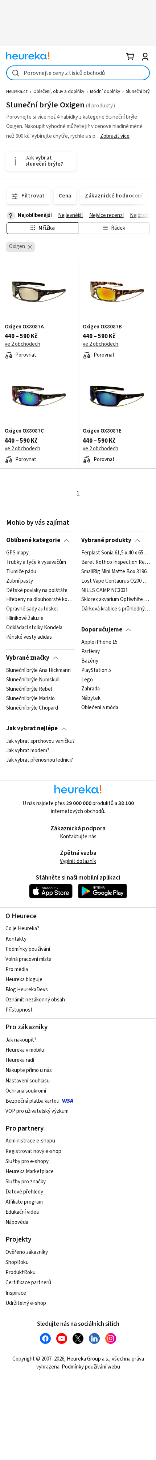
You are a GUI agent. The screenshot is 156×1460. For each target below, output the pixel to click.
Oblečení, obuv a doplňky (58, 91)
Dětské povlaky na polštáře (36, 590)
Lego (87, 680)
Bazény (89, 661)
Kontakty (15, 939)
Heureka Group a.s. (88, 1359)
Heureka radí (19, 1060)
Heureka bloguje (23, 979)
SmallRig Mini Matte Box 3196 (114, 571)
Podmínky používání (27, 949)
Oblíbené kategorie (33, 540)
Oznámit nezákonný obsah (35, 1000)
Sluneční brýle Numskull (32, 680)
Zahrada (90, 689)
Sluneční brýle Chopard (32, 708)
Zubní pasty (19, 581)
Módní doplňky (105, 91)
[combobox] (78, 72)
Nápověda (16, 1222)
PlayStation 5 (96, 670)
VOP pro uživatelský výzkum (37, 1111)
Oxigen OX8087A (24, 327)
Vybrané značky (27, 658)
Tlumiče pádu (21, 571)
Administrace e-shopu (30, 1141)
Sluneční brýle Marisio (30, 698)
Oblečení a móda (99, 708)
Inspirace (15, 1293)
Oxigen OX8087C (24, 431)
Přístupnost (19, 1010)
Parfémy (90, 651)
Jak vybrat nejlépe (32, 728)
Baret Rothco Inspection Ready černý (115, 562)
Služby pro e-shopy (27, 1161)
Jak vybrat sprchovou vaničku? (40, 741)
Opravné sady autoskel (32, 609)
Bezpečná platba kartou (32, 1101)
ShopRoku (17, 1262)
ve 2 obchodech (22, 344)
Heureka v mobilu (24, 1050)
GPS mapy (17, 553)
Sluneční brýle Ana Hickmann (38, 670)
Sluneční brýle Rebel (29, 689)
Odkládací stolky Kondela (34, 627)
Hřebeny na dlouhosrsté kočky (40, 600)
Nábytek (90, 698)
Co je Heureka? (22, 928)
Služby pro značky (25, 1182)
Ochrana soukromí (25, 1091)
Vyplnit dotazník (78, 861)
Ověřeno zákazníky (26, 1252)
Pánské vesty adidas (29, 637)
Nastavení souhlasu (27, 1081)
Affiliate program (24, 1202)
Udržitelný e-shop (25, 1303)
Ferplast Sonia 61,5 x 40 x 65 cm (115, 553)
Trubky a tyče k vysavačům (36, 562)
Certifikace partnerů (28, 1282)
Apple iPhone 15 (99, 642)
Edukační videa (22, 1212)
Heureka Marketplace (29, 1171)
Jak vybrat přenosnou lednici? (39, 759)
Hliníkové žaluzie (25, 618)
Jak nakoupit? (20, 1040)
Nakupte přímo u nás (28, 1070)
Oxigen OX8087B (102, 327)
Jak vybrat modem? (27, 750)
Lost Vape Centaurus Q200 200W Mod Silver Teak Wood (115, 581)
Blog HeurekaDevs (26, 989)
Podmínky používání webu (91, 1367)
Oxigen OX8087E (102, 431)
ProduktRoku (20, 1272)
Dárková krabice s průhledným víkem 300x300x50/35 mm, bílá (115, 609)
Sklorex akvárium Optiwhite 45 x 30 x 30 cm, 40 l (115, 600)
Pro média (16, 969)
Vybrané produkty (106, 540)
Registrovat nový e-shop (33, 1151)
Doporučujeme (101, 629)
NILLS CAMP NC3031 (104, 590)
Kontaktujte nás (78, 836)
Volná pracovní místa (28, 959)
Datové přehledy (24, 1192)
